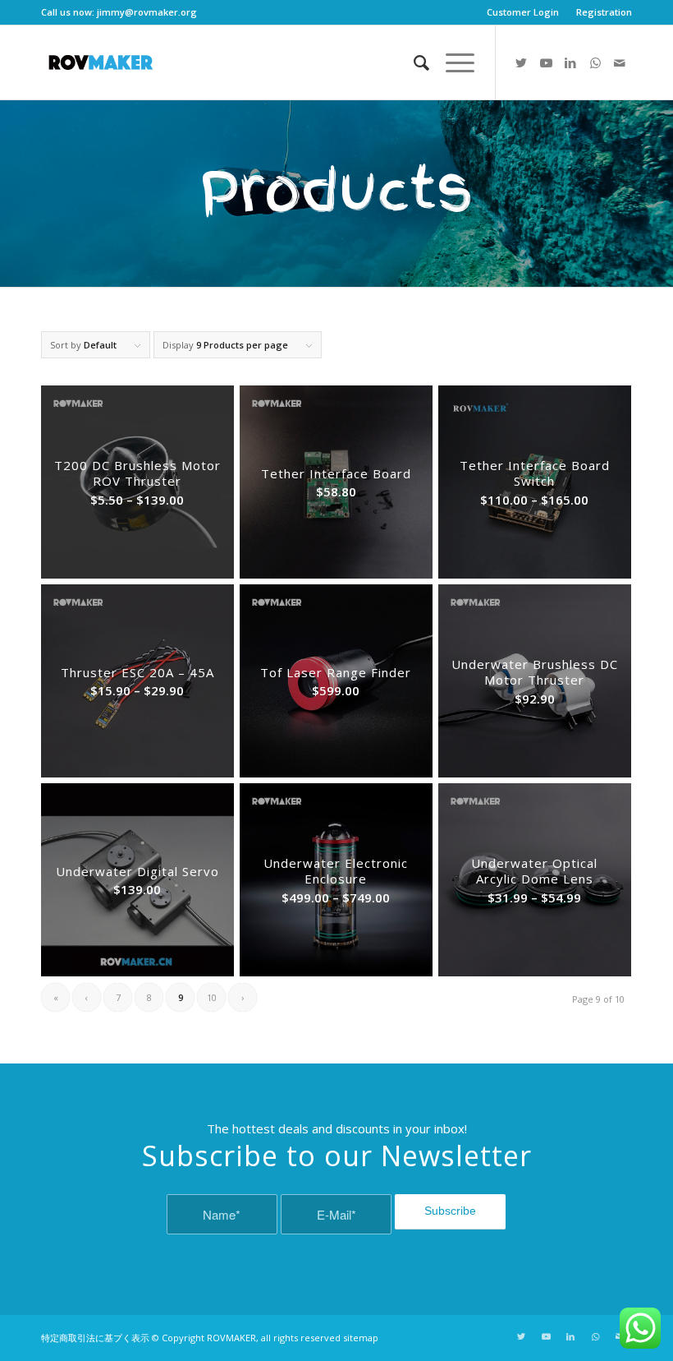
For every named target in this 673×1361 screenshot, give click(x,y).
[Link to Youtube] (545, 62)
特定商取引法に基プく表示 (95, 1337)
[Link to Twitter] (521, 62)
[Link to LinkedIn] (570, 62)
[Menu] (451, 62)
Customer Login (523, 12)
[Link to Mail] (619, 62)
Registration (604, 12)
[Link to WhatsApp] (595, 62)
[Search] (413, 62)
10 (212, 997)
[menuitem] (523, 12)
